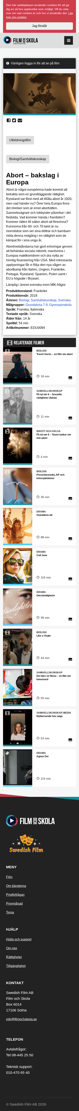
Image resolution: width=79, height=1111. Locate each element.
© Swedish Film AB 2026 (26, 1104)
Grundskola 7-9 (37, 305)
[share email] (19, 120)
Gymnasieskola (60, 305)
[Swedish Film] (39, 843)
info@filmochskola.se (21, 1019)
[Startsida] (20, 40)
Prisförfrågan (15, 894)
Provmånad (14, 903)
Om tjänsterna (16, 886)
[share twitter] (14, 120)
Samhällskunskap (44, 300)
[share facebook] (8, 120)
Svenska (64, 300)
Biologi (24, 300)
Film (9, 877)
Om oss (11, 948)
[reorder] (68, 40)
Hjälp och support (18, 939)
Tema (10, 912)
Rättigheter (14, 957)
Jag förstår (39, 26)
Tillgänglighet (16, 966)
